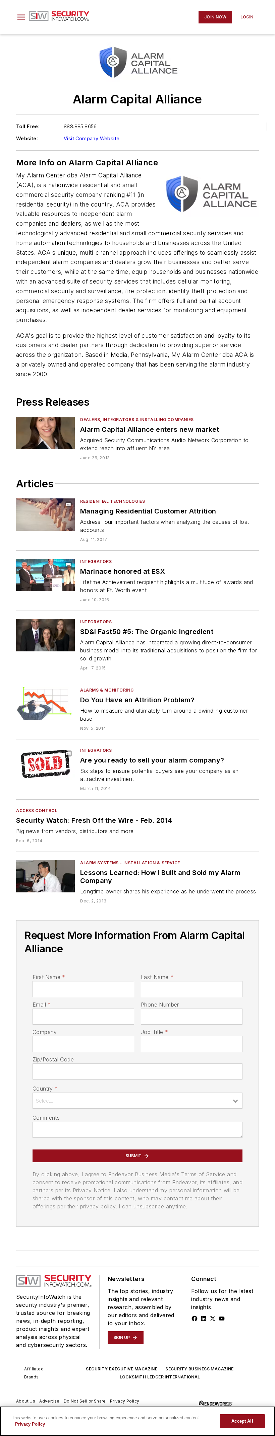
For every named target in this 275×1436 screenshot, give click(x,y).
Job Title (154, 1032)
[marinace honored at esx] (45, 575)
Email (42, 1004)
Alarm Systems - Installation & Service (130, 862)
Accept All (242, 1421)
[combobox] (137, 1101)
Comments (46, 1117)
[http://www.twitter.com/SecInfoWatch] (212, 1318)
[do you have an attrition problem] (45, 703)
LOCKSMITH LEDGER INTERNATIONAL (160, 1376)
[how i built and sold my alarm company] (45, 876)
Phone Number (160, 1004)
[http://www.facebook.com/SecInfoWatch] (194, 1318)
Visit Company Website (91, 138)
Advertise (49, 1401)
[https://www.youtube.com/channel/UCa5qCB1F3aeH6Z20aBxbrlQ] (221, 1318)
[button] (21, 17)
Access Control (36, 810)
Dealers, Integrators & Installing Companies (137, 419)
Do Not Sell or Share (85, 1401)
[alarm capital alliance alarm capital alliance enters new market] (45, 433)
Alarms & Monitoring (106, 690)
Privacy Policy (125, 1401)
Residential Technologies (112, 501)
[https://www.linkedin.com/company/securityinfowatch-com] (203, 1318)
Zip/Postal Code (53, 1059)
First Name (49, 977)
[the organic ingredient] (45, 635)
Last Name (157, 977)
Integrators (96, 561)
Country (45, 1088)
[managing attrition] (45, 514)
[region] (137, 1421)
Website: (27, 138)
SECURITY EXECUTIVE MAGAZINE (121, 1368)
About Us (25, 1401)
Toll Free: (28, 126)
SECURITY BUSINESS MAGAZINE (199, 1368)
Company (45, 1032)
